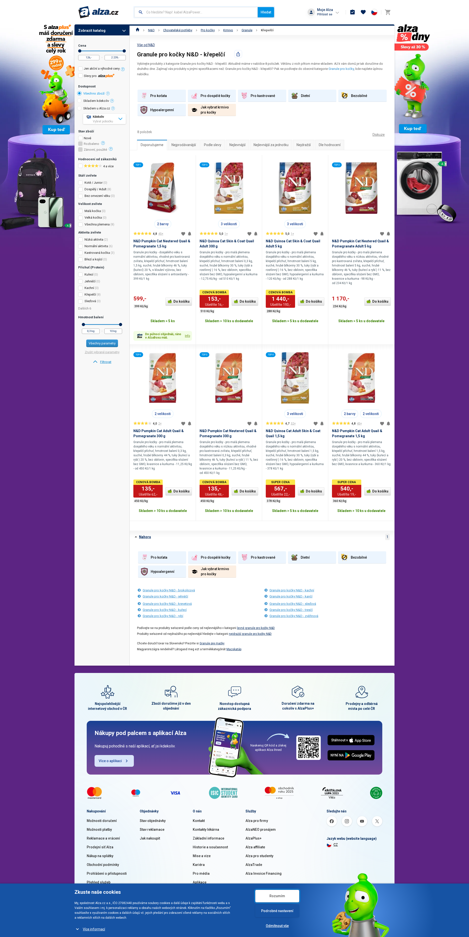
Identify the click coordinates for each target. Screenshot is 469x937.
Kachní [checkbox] (89, 288)
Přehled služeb (98, 882)
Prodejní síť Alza (100, 847)
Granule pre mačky (212, 643)
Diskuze (379, 135)
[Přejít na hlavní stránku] (98, 12)
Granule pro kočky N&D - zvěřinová (293, 616)
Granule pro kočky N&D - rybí (163, 616)
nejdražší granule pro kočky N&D (250, 634)
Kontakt (199, 821)
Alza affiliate (255, 847)
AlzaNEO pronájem (260, 829)
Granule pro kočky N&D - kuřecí (165, 610)
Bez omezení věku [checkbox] (97, 196)
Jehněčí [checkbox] (90, 281)
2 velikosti (163, 414)
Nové (87, 138)
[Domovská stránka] (137, 30)
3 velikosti (229, 224)
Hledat (266, 12)
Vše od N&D (146, 45)
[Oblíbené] (363, 12)
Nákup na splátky (100, 856)
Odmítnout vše (277, 926)
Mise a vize (202, 856)
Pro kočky (208, 30)
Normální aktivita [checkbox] (96, 246)
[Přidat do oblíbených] (183, 233)
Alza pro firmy (256, 821)
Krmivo (228, 30)
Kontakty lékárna (206, 829)
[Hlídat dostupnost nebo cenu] (189, 233)
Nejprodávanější (183, 145)
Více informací (94, 929)
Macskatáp (233, 649)
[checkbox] (102, 69)
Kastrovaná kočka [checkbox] (97, 253)
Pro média (201, 873)
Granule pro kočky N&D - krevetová (167, 604)
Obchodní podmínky (103, 865)
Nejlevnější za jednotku (271, 145)
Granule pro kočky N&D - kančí (290, 596)
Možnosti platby (99, 829)
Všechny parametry (102, 343)
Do (124, 51)
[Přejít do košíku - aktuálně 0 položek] (388, 12)
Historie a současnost (210, 847)
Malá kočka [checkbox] (93, 211)
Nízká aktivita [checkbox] (94, 239)
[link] (102, 362)
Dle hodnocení (330, 145)
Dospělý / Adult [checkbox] (96, 189)
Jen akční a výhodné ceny (102, 68)
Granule (247, 30)
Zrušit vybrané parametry (102, 352)
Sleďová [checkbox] (90, 301)
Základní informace (208, 838)
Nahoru (145, 537)
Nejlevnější (237, 145)
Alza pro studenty (259, 856)
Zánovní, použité (95, 149)
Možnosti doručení (102, 821)
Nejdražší (304, 145)
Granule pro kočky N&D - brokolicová (169, 590)
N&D (151, 30)
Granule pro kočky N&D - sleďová (292, 604)
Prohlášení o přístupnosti (107, 873)
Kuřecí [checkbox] (89, 274)
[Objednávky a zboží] (352, 12)
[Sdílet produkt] (238, 54)
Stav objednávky (153, 821)
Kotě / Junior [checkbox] (94, 182)
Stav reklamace (152, 829)
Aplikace (199, 882)
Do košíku (181, 301)
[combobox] (196, 12)
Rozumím (277, 896)
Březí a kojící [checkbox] (93, 259)
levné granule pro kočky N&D (256, 628)
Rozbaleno (91, 144)
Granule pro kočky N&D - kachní (291, 590)
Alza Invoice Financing (263, 873)
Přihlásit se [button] (324, 14)
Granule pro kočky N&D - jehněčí (165, 596)
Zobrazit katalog (92, 30)
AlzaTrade (253, 865)
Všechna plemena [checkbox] (97, 224)
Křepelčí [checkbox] (90, 294)
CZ (335, 845)
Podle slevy (212, 145)
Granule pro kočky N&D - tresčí (291, 610)
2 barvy (163, 224)
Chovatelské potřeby (177, 30)
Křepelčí (267, 30)
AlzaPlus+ (253, 838)
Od (79, 51)
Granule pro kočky (341, 69)
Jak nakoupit (150, 838)
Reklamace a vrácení (103, 838)
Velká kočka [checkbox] (93, 217)
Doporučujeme (152, 145)
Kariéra (199, 865)
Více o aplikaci (110, 761)
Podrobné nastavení (277, 911)
